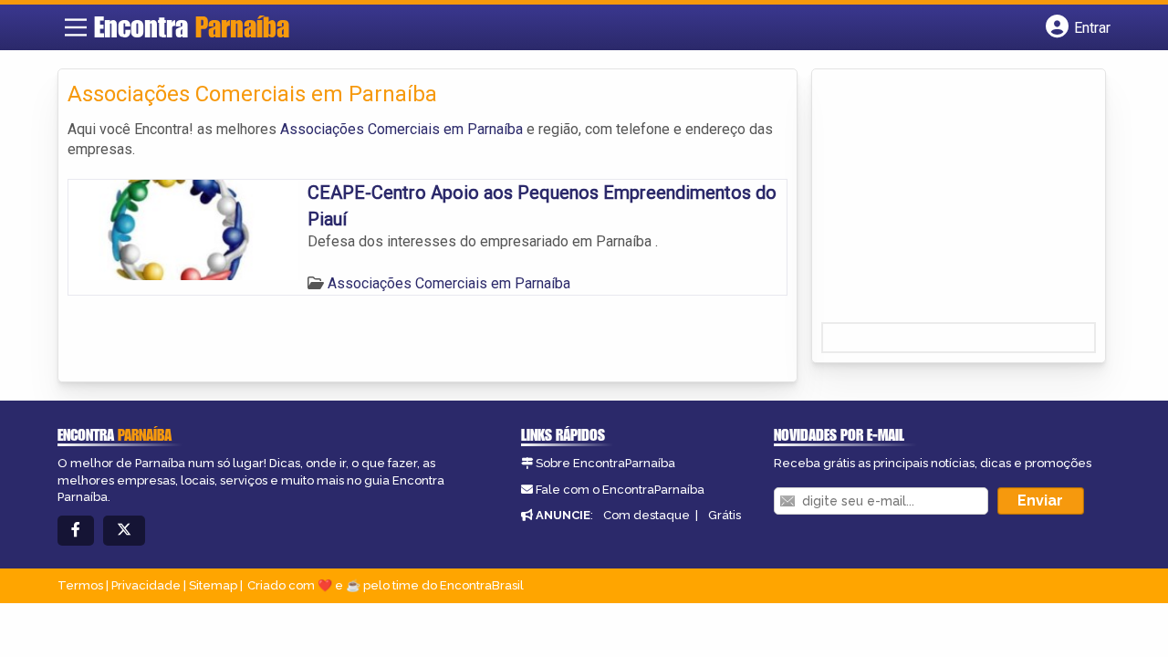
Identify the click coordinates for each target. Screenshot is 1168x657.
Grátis (724, 515)
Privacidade (146, 585)
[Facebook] (75, 531)
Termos (80, 585)
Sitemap (213, 585)
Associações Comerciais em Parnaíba (401, 129)
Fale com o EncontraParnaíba (620, 489)
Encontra (191, 26)
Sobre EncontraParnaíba (605, 463)
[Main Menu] (75, 27)
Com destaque (646, 515)
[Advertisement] (958, 202)
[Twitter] (124, 531)
